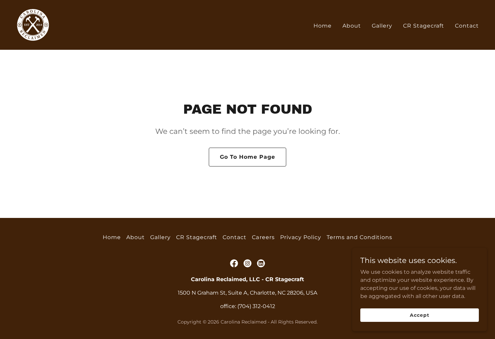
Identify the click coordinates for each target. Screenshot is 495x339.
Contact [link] (467, 26)
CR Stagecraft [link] (423, 26)
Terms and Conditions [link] (359, 237)
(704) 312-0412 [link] (256, 306)
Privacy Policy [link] (300, 237)
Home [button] (112, 237)
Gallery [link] (382, 26)
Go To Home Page (247, 157)
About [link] (351, 26)
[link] (33, 24)
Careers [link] (263, 237)
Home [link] (323, 26)
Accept (419, 315)
